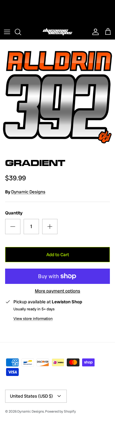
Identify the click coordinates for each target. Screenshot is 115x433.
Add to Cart (57, 254)
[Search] (21, 32)
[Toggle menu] (7, 32)
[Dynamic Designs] (57, 31)
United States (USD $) (31, 396)
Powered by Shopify (60, 411)
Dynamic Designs (28, 192)
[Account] (94, 32)
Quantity (13, 213)
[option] (57, 97)
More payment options (57, 291)
